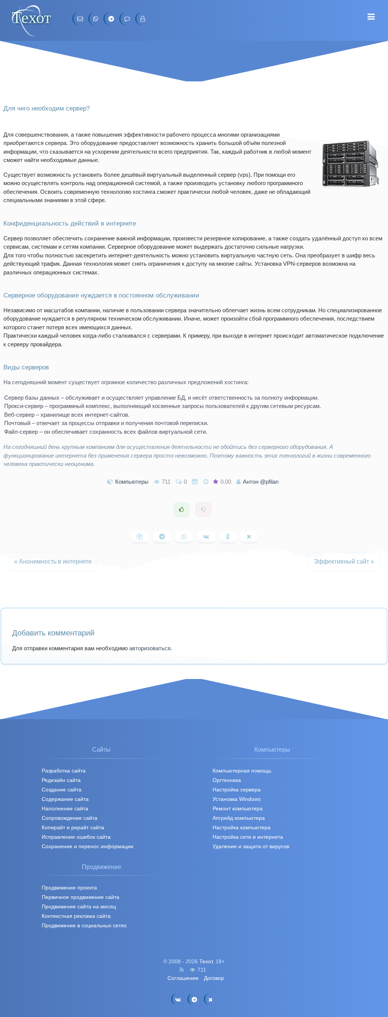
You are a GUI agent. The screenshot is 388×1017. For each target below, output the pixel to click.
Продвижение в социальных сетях (84, 925)
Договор (214, 978)
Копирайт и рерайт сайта (73, 827)
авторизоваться (150, 648)
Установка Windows (237, 799)
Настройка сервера (237, 790)
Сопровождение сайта (69, 818)
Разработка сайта (64, 771)
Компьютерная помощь (242, 771)
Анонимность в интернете (53, 561)
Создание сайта (61, 790)
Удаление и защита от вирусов (251, 846)
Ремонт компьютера (238, 808)
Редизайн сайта (61, 780)
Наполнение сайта (65, 808)
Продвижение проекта (69, 888)
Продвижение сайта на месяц (79, 906)
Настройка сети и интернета (248, 837)
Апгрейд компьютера (239, 818)
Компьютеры (132, 481)
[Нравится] (181, 509)
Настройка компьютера (242, 827)
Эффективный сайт (344, 561)
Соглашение (183, 978)
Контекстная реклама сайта (76, 916)
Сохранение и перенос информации (87, 846)
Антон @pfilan (260, 481)
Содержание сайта (65, 799)
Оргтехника (227, 780)
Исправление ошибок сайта (76, 837)
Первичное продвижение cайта (80, 897)
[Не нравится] (203, 509)
